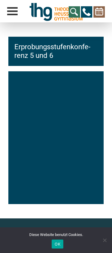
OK (57, 244)
